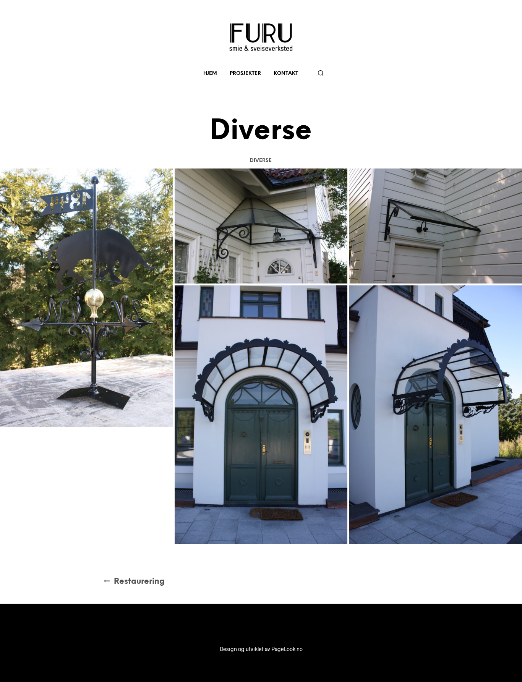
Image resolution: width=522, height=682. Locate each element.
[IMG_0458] (86, 298)
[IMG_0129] (435, 414)
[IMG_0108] (261, 225)
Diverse (261, 160)
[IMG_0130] (261, 414)
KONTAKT (286, 73)
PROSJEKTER (245, 73)
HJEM (210, 73)
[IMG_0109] (435, 225)
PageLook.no (287, 649)
